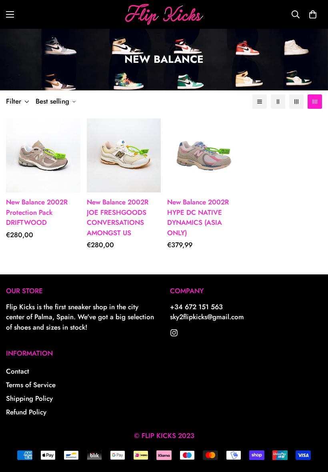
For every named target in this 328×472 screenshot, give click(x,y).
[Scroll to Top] (312, 428)
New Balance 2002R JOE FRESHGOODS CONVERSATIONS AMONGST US (117, 217)
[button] (313, 14)
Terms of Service (31, 385)
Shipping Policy (29, 398)
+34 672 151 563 (196, 307)
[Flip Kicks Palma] (164, 14)
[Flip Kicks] (174, 333)
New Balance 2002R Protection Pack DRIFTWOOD (37, 212)
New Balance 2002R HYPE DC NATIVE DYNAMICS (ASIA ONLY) (198, 217)
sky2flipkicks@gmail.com (207, 317)
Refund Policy (26, 412)
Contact (17, 371)
